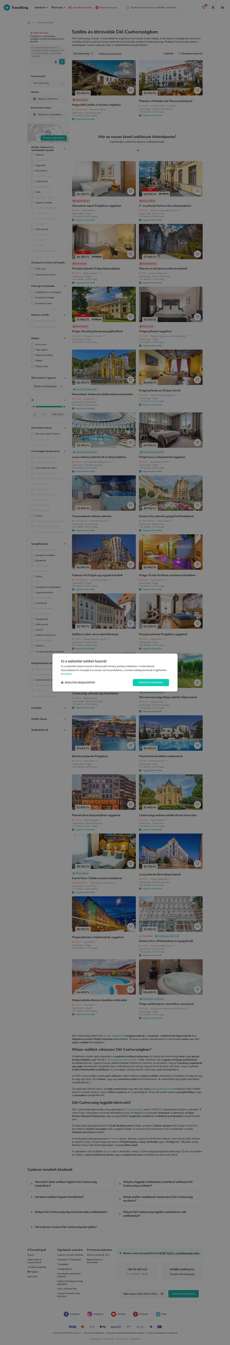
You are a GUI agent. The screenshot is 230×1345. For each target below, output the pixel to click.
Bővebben (66, 674)
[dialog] (115, 672)
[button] (78, 682)
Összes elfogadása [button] (151, 682)
